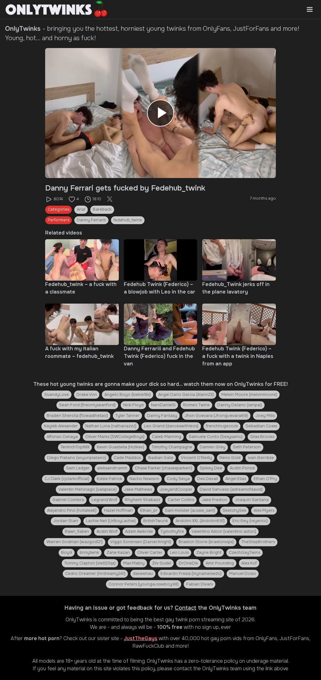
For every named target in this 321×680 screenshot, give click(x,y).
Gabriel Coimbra (68, 499)
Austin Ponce (242, 468)
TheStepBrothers (258, 541)
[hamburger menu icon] (309, 9)
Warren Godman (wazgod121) (74, 541)
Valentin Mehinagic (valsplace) (87, 489)
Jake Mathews (138, 489)
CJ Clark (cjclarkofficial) (67, 478)
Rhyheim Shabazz (142, 499)
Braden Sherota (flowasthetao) (77, 415)
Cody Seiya (178, 478)
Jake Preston (214, 499)
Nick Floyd (133, 404)
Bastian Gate (160, 457)
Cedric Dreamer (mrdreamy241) (95, 573)
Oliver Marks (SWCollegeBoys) (115, 436)
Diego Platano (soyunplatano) (76, 457)
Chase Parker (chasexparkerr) (163, 468)
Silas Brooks (262, 436)
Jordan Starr (65, 520)
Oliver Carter (149, 552)
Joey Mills (265, 415)
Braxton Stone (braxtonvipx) (206, 541)
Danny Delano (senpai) (239, 404)
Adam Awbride (139, 531)
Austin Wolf (107, 531)
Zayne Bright (208, 552)
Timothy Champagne (172, 447)
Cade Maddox (127, 457)
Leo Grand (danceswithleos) (171, 426)
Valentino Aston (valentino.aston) (224, 531)
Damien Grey (212, 447)
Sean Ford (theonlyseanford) (87, 404)
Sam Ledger (78, 468)
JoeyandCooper (176, 489)
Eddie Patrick (109, 478)
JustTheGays (140, 638)
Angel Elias (235, 478)
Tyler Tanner (127, 415)
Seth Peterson (247, 447)
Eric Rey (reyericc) (250, 520)
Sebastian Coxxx (261, 426)
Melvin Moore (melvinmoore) (249, 394)
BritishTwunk (155, 520)
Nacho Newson (144, 478)
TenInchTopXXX (75, 447)
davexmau (143, 573)
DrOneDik (188, 563)
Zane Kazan (118, 552)
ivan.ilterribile (261, 457)
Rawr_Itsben (77, 531)
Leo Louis (179, 552)
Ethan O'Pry (265, 478)
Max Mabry (134, 563)
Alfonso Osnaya (62, 436)
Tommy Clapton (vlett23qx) (90, 563)
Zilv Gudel (161, 563)
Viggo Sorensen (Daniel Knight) (140, 541)
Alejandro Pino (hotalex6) (72, 510)
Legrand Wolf (104, 499)
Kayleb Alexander (61, 426)
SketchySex (234, 510)
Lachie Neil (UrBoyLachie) (111, 520)
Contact (185, 607)
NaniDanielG (163, 404)
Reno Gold (229, 457)
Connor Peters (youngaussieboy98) (143, 584)
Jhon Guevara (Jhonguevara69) (216, 415)
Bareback (102, 209)
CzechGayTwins (244, 552)
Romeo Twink (196, 404)
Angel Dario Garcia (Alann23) (186, 394)
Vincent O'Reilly (196, 457)
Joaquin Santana (252, 499)
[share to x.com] (109, 199)
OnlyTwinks (79, 619)
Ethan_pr (148, 510)
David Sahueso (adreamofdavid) (231, 489)
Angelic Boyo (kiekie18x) (127, 394)
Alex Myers (264, 510)
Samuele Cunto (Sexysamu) (216, 436)
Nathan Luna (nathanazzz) (110, 426)
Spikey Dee (211, 468)
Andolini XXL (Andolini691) (200, 520)
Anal (81, 209)
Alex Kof (249, 563)
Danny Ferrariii (91, 220)
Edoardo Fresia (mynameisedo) (191, 573)
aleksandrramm (112, 468)
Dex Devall (207, 478)
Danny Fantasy (162, 415)
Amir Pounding (220, 563)
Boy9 (66, 552)
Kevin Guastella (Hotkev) (120, 447)
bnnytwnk (89, 552)
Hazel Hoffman (118, 510)
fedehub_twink (127, 220)
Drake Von (86, 394)
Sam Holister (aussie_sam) (190, 510)
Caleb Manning (166, 436)
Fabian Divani (199, 584)
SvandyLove (56, 394)
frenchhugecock (222, 426)
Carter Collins (181, 499)
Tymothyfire (172, 531)
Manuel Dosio (242, 573)
